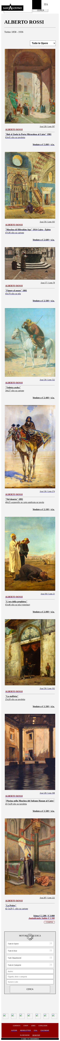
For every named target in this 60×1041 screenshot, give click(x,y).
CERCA (40, 10)
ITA (46, 4)
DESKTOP (36, 1035)
